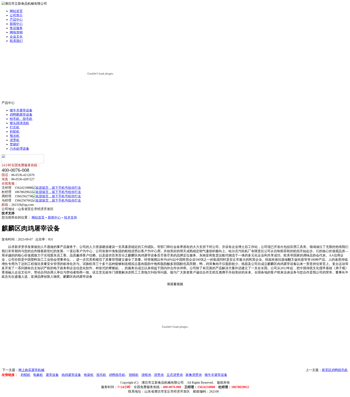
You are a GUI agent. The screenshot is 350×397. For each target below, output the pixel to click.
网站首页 (16, 11)
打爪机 (14, 127)
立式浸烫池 (174, 375)
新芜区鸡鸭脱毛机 (335, 370)
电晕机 (89, 375)
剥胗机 (14, 131)
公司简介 (16, 15)
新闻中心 (16, 24)
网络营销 (16, 32)
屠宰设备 (52, 375)
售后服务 (16, 28)
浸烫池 (159, 375)
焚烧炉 (14, 144)
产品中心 (16, 19)
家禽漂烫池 (194, 375)
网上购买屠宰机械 (31, 370)
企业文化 (16, 36)
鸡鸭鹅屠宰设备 (21, 114)
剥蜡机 (25, 375)
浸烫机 (14, 140)
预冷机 (14, 136)
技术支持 (70, 217)
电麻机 (38, 375)
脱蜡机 (134, 375)
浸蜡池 (146, 375)
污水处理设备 (19, 148)
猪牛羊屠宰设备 (21, 110)
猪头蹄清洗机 (19, 123)
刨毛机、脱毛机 (21, 119)
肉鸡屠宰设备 (71, 375)
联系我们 (16, 41)
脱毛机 (101, 375)
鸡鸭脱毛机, (117, 375)
